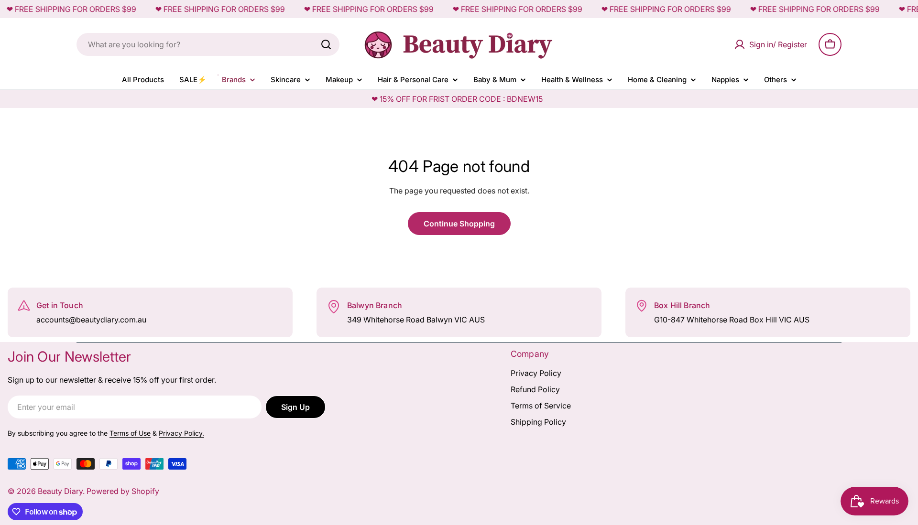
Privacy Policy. (181, 433)
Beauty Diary (60, 491)
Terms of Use (130, 433)
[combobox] (207, 44)
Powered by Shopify (123, 491)
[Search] (326, 44)
